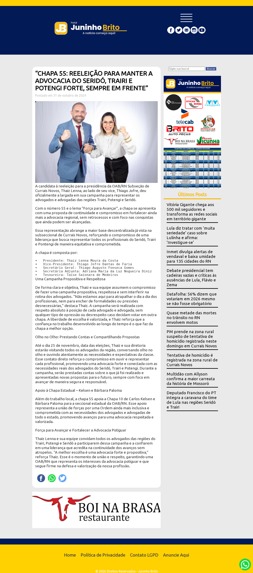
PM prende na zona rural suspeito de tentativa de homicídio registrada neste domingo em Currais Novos (192, 338)
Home (70, 554)
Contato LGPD (144, 554)
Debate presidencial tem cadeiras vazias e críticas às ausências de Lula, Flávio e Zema (191, 277)
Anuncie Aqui (176, 554)
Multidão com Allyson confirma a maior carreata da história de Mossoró (191, 379)
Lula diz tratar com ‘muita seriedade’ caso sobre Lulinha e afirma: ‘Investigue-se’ (191, 235)
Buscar (211, 68)
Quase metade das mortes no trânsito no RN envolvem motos (191, 318)
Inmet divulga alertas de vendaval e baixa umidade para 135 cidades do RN (191, 256)
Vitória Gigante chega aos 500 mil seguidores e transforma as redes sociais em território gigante (192, 211)
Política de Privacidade (103, 554)
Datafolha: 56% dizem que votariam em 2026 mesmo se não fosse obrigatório (192, 299)
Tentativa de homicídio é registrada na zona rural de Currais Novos (192, 360)
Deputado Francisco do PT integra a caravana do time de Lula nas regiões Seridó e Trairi (192, 400)
